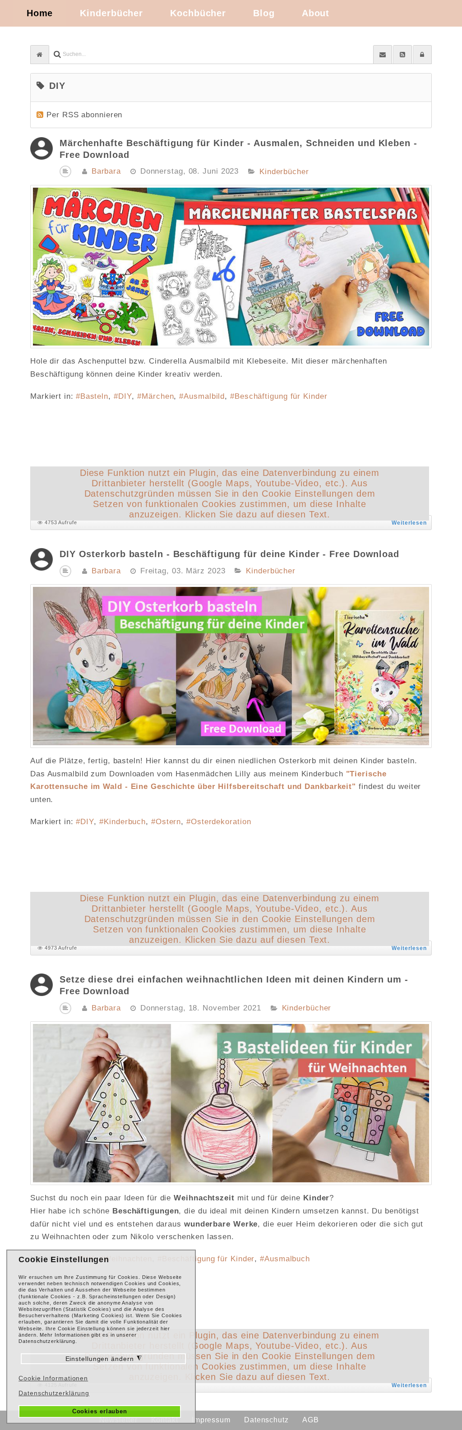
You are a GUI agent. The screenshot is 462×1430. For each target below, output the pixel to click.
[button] (422, 55)
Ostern (168, 821)
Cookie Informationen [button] (53, 1378)
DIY (125, 396)
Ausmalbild (204, 396)
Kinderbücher (284, 171)
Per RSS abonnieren (84, 115)
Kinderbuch (125, 821)
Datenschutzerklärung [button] (53, 1393)
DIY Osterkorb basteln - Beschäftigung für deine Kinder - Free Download (229, 554)
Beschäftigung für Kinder (281, 396)
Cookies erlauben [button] (99, 1411)
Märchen (158, 396)
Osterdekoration (221, 821)
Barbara (106, 171)
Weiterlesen (409, 523)
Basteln (94, 396)
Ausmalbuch (287, 1259)
